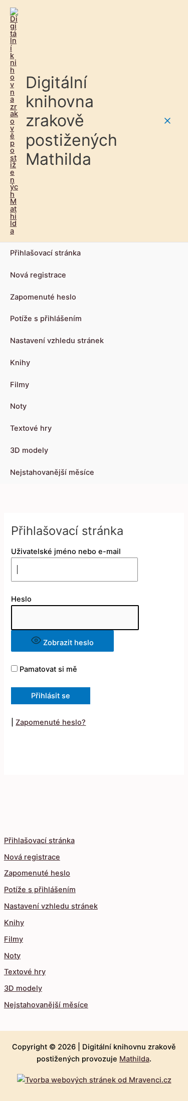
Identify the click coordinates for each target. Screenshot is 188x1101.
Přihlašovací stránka (45, 252)
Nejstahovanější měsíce (52, 472)
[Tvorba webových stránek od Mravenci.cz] (94, 1077)
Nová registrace (38, 275)
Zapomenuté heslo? (51, 722)
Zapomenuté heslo (43, 297)
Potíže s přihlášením (46, 318)
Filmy (19, 384)
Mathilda (134, 1058)
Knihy (20, 362)
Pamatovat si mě (47, 669)
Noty (18, 406)
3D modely (29, 450)
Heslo (21, 599)
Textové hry (31, 428)
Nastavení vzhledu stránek (57, 340)
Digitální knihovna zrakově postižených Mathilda (71, 121)
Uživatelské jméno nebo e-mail (66, 551)
